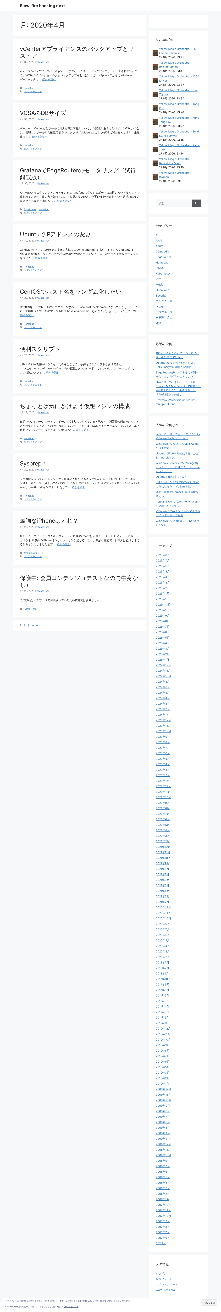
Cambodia (162, 251)
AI (157, 235)
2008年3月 (163, 1188)
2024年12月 (163, 665)
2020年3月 (163, 951)
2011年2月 (162, 1017)
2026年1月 (162, 593)
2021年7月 (162, 874)
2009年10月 (163, 1100)
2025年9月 (163, 615)
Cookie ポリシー (71, 1306)
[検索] (196, 203)
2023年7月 (163, 747)
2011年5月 (162, 1001)
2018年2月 (162, 968)
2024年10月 (163, 676)
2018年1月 (162, 973)
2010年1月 (162, 1083)
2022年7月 (163, 813)
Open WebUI (164, 290)
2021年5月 (162, 885)
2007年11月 (163, 1210)
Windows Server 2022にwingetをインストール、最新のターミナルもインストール (178, 467)
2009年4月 (163, 1133)
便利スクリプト (40, 348)
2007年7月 (163, 1232)
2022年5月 (163, 824)
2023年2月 (163, 775)
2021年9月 (162, 863)
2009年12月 (163, 1089)
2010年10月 (163, 1039)
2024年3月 (163, 703)
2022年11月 (163, 791)
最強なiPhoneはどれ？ (49, 520)
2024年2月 (163, 709)
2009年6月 (163, 1122)
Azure (159, 246)
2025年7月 (163, 626)
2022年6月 (163, 819)
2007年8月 (163, 1226)
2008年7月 (163, 1166)
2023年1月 (162, 780)
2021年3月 (162, 896)
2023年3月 (163, 769)
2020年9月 (163, 924)
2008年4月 (163, 1182)
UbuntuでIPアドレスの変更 (55, 234)
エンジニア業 (164, 301)
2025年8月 (163, 621)
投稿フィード (164, 1279)
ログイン (161, 1273)
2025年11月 (163, 604)
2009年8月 (163, 1111)
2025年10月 (163, 610)
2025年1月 (162, 659)
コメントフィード (167, 1284)
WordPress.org (165, 1290)
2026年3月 (163, 582)
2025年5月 (163, 637)
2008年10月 (163, 1155)
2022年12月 (163, 786)
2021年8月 (162, 869)
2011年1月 (162, 1023)
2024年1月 (162, 714)
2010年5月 (162, 1067)
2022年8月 (163, 808)
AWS (159, 240)
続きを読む (49, 79)
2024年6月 (163, 687)
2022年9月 (163, 802)
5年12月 (161, 1243)
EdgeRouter (30, 209)
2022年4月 (163, 830)
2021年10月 (163, 857)
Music (159, 284)
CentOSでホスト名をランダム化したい (71, 291)
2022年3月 (163, 835)
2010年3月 (163, 1072)
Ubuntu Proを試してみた (171, 476)
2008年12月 (163, 1144)
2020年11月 (163, 913)
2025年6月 (163, 632)
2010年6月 (163, 1061)
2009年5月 (163, 1127)
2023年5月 (163, 758)
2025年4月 (163, 643)
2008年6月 (163, 1171)
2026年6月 (163, 566)
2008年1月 (162, 1199)
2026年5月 (163, 571)
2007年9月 (163, 1221)
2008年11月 (163, 1149)
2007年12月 (163, 1204)
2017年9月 (162, 984)
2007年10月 (163, 1215)
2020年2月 (163, 957)
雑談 (158, 323)
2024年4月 (163, 698)
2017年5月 (162, 990)
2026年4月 (163, 577)
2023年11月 (163, 725)
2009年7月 (163, 1116)
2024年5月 (163, 692)
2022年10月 (163, 797)
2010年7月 (162, 1056)
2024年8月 (163, 681)
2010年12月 (163, 1028)
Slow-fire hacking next (42, 5)
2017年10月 (163, 979)
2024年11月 (163, 670)
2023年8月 (163, 742)
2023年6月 (163, 753)
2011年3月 (162, 1012)
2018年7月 (162, 962)
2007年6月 (163, 1237)
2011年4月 (162, 1006)
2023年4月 (163, 764)
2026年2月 (163, 588)
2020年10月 (163, 918)
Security (161, 295)
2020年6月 (163, 935)
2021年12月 (163, 846)
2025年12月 (163, 599)
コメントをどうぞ (33, 91)
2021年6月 (162, 880)
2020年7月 (163, 929)
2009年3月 (163, 1138)
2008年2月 (163, 1193)
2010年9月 (163, 1045)
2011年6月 (162, 995)
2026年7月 (163, 560)
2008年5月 (163, 1177)
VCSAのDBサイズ (43, 112)
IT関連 (160, 268)
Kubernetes (163, 273)
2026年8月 (163, 555)
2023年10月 (163, 731)
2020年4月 (163, 946)
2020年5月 (163, 940)
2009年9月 (163, 1105)
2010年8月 (162, 1050)
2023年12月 (163, 720)
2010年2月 (162, 1078)
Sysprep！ (33, 463)
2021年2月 (162, 902)
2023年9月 (163, 736)
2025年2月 (163, 654)
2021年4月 (162, 891)
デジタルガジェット (34, 553)
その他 (160, 306)
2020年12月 (163, 907)
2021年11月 (163, 852)
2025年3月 (163, 648)
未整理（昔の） (31, 608)
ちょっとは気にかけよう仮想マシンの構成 (75, 406)
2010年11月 (163, 1034)
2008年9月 (163, 1160)
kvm (158, 279)
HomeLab (29, 88)
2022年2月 (163, 841)
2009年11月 (163, 1094)
